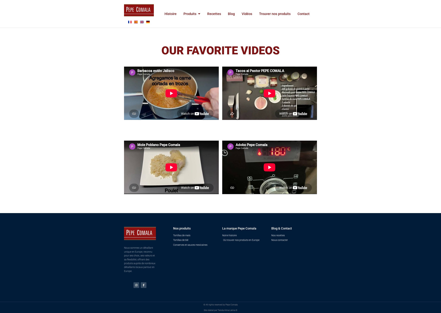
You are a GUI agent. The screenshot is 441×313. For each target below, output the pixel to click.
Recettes (214, 14)
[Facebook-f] (143, 285)
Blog (231, 14)
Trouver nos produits (275, 14)
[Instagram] (136, 285)
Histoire (171, 14)
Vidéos (247, 14)
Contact (304, 14)
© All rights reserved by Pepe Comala (220, 305)
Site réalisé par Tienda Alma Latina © (220, 310)
